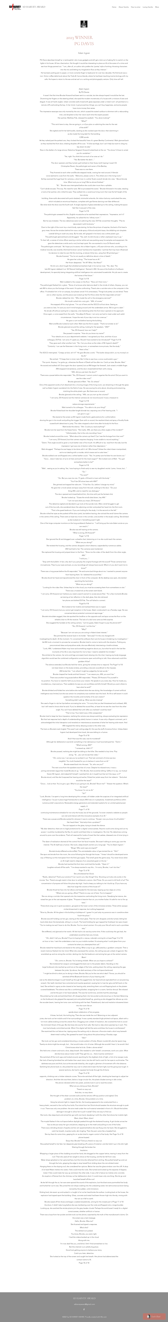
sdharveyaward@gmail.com (84, 1304)
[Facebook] (84, 1309)
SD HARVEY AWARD (34, 6)
